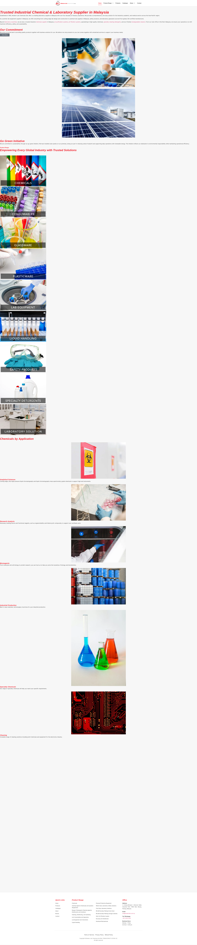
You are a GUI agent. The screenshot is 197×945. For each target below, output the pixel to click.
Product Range (108, 3)
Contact (139, 3)
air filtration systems (75, 22)
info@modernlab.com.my (128, 913)
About (131, 3)
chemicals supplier (41, 22)
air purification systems (61, 22)
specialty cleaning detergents (112, 22)
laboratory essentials (11, 22)
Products (118, 3)
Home (100, 3)
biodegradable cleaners (138, 22)
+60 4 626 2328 (126, 918)
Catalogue (125, 3)
